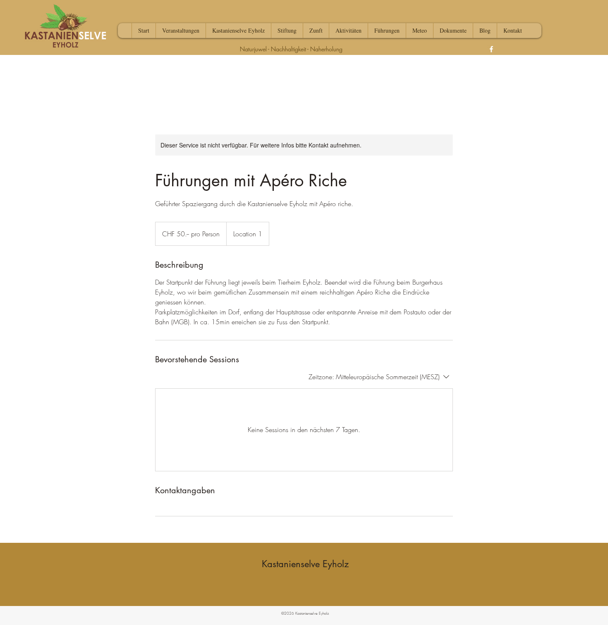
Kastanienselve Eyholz (305, 564)
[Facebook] (491, 49)
